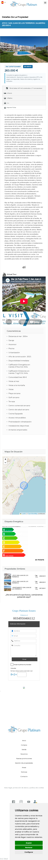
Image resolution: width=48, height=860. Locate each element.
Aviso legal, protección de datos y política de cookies (24, 788)
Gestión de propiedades (24, 763)
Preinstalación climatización (19, 422)
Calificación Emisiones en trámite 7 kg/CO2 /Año (18, 372)
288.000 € (42, 582)
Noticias (24, 772)
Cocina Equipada (15, 414)
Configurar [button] (29, 852)
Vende (24, 749)
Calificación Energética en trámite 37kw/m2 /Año (19, 366)
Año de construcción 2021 (19, 356)
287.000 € (42, 588)
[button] (5, 459)
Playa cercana (14, 393)
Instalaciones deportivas (18, 426)
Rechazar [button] (28, 847)
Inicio (24, 741)
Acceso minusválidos (17, 418)
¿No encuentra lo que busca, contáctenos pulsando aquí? (24, 596)
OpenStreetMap (33, 514)
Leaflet (23, 514)
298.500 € (42, 576)
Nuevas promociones (24, 758)
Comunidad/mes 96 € (17, 377)
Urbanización (14, 352)
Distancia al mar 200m (18, 336)
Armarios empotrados (17, 430)
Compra (24, 745)
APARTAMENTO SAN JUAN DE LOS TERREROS (21, 588)
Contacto (24, 776)
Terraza (11, 401)
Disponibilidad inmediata (18, 361)
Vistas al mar (13, 381)
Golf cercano (13, 397)
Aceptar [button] (29, 843)
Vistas (11, 389)
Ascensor (12, 344)
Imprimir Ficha (11, 107)
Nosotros (24, 754)
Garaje (11, 340)
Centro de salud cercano (18, 409)
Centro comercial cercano (19, 405)
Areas (24, 767)
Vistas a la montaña (16, 385)
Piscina (11, 348)
